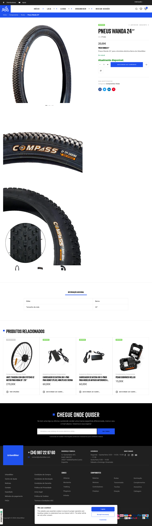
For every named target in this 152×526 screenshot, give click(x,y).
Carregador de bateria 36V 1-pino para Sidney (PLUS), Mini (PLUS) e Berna (58, 379)
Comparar (100, 70)
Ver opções (14, 392)
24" (96, 307)
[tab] (76, 293)
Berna (97, 301)
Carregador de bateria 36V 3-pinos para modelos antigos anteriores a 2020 (93, 380)
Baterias (53, 374)
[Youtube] (136, 455)
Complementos (120, 374)
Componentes (13, 15)
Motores (18, 374)
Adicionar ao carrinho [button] (55, 392)
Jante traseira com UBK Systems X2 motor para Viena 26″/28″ (20, 379)
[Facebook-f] (125, 455)
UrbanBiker (20, 518)
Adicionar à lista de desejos (146, 64)
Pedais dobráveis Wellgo (125, 377)
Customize (103, 520)
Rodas (23, 15)
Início (5, 15)
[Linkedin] (132, 455)
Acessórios (46, 374)
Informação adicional (76, 292)
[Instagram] (129, 455)
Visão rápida (35, 392)
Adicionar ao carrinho (126, 65)
